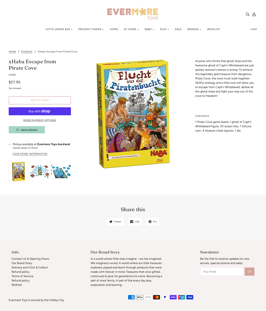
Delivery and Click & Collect (30, 267)
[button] (27, 129)
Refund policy (20, 271)
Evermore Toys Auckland (53, 144)
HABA (12, 74)
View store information (30, 154)
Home (12, 51)
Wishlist (17, 285)
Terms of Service (22, 276)
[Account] (254, 14)
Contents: (202, 116)
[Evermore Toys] (133, 14)
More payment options (39, 120)
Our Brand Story (22, 263)
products (26, 51)
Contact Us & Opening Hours (30, 258)
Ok (250, 271)
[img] (247, 14)
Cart (254, 29)
